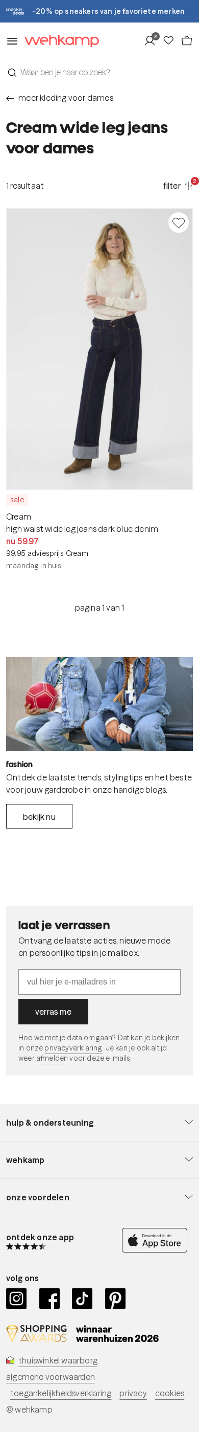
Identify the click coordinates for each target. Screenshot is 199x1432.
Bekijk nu (39, 817)
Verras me (53, 1011)
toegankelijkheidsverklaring (60, 1393)
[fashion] (99, 704)
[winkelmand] (187, 41)
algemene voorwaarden (50, 1377)
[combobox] (99, 72)
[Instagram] (16, 1298)
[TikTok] (82, 1298)
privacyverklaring (73, 1048)
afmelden (52, 1058)
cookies (169, 1393)
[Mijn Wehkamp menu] (152, 41)
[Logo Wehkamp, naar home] (58, 41)
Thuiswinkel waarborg (57, 1360)
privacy (132, 1393)
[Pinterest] (115, 1298)
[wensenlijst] (171, 41)
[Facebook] (49, 1298)
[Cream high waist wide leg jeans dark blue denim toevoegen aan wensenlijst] (178, 222)
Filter (178, 185)
